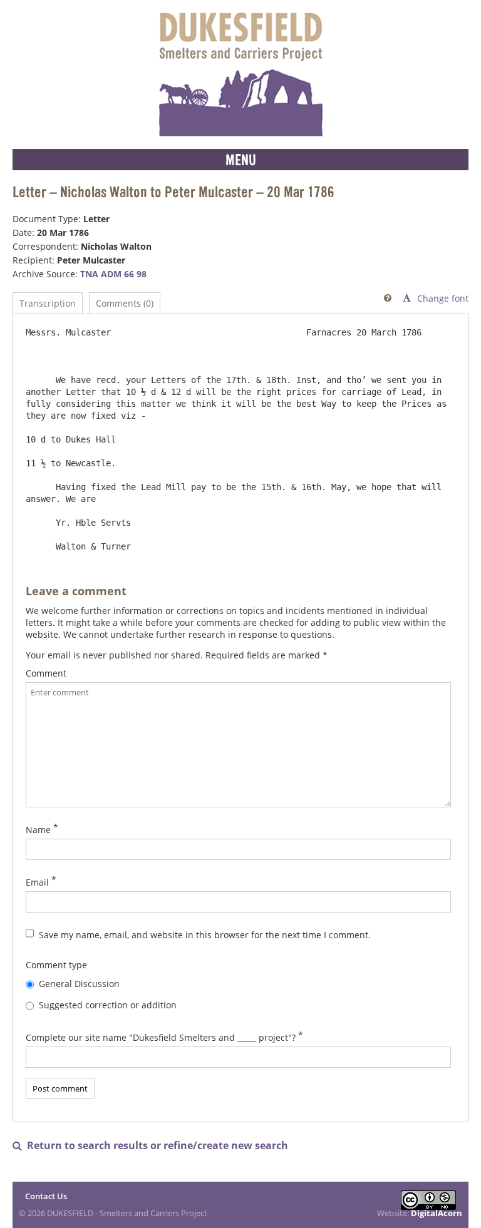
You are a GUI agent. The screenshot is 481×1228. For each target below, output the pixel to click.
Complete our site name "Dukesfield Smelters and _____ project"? (161, 1037)
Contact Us (46, 1196)
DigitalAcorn (436, 1213)
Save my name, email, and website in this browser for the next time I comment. (205, 935)
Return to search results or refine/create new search (150, 1146)
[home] (240, 74)
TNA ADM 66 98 (113, 274)
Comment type (56, 965)
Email (37, 882)
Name (38, 830)
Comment (46, 673)
